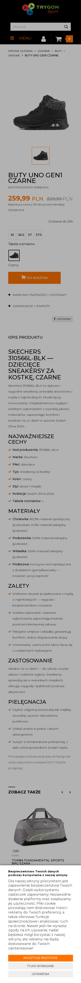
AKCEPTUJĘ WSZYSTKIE (40, 958)
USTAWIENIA (40, 974)
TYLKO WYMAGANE (40, 966)
